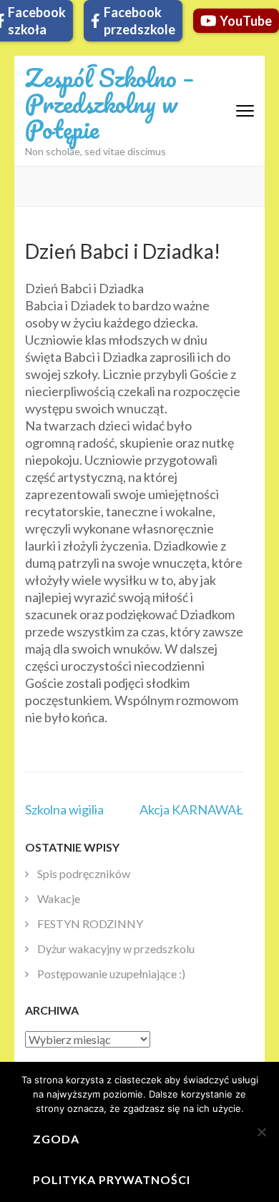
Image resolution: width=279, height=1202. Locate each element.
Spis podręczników (83, 873)
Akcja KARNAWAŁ (191, 809)
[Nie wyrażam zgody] (261, 1132)
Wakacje (58, 898)
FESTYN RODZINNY (90, 923)
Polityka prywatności (111, 1179)
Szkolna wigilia (64, 809)
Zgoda (56, 1139)
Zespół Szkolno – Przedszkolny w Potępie (109, 103)
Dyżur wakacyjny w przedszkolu (116, 948)
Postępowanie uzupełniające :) (111, 973)
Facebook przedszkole (139, 20)
